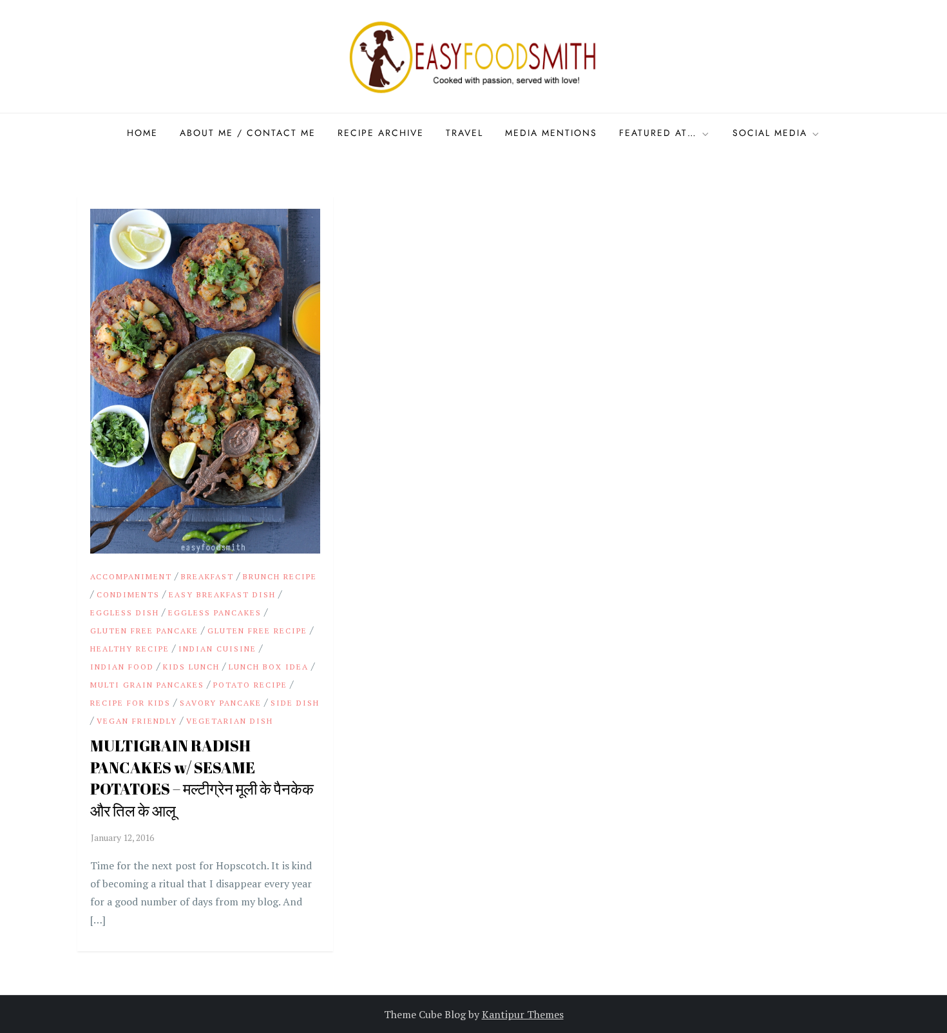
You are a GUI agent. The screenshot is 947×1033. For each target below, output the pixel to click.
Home (142, 132)
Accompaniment (131, 576)
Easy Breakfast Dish (222, 594)
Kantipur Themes (523, 1014)
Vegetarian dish (229, 721)
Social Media (769, 132)
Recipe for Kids (130, 703)
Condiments (128, 594)
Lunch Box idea (269, 666)
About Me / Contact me (248, 132)
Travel (464, 132)
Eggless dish (124, 612)
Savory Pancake (221, 703)
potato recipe (250, 685)
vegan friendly (137, 721)
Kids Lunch (191, 666)
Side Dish (295, 703)
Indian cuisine (217, 648)
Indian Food (122, 666)
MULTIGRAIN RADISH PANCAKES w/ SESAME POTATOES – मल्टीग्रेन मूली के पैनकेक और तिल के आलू (202, 778)
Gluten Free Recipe (257, 630)
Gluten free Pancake (144, 630)
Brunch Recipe (280, 576)
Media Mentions (551, 132)
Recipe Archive (381, 132)
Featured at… (658, 132)
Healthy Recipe (129, 648)
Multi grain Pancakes (147, 685)
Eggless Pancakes (215, 612)
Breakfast (207, 576)
